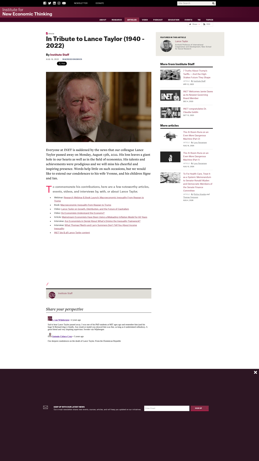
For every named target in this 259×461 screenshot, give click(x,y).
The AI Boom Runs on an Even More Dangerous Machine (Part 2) (196, 135)
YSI (199, 20)
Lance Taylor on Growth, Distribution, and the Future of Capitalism (95, 209)
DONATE (100, 3)
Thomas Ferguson (190, 197)
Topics (209, 20)
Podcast (158, 20)
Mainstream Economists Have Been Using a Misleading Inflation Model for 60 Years (104, 217)
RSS (208, 24)
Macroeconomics (72, 59)
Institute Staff (59, 55)
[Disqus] (99, 349)
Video (145, 20)
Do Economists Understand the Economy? (83, 213)
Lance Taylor (181, 41)
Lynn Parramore (200, 142)
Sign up (198, 408)
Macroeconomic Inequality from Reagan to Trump (85, 205)
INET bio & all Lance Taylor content (72, 233)
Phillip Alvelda (200, 194)
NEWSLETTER (81, 3)
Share (194, 24)
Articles (132, 20)
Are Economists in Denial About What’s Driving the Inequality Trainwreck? (102, 221)
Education (173, 20)
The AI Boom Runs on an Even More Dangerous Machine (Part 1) (196, 156)
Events (188, 20)
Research (117, 20)
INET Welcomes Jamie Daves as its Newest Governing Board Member (198, 95)
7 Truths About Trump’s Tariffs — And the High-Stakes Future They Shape (196, 74)
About (102, 20)
